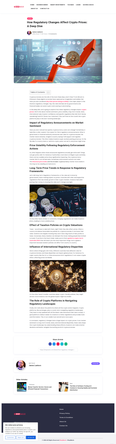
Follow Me (95, 363)
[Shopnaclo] (19, 6)
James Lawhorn (37, 32)
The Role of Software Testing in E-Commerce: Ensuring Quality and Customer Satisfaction (83, 388)
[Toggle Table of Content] (47, 92)
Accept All (31, 437)
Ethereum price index (39, 162)
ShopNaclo (63, 440)
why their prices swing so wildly (57, 101)
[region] (20, 431)
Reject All (21, 437)
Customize (10, 437)
